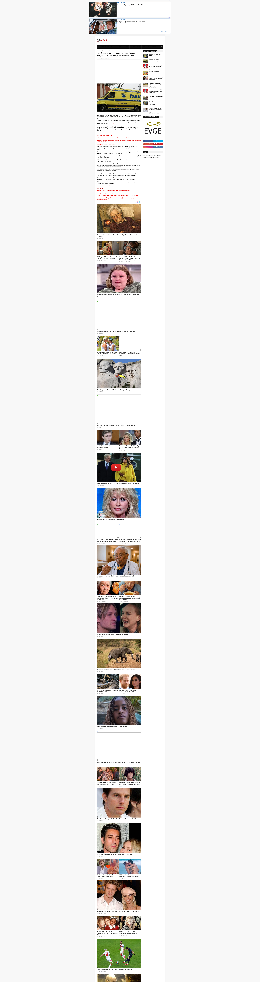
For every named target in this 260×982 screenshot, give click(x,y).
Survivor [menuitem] (154, 46)
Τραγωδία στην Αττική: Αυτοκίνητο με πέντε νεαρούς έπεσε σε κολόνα (155, 103)
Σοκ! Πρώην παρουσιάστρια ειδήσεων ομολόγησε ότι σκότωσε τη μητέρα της (156, 85)
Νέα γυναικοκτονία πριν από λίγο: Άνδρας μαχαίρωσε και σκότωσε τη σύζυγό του (156, 91)
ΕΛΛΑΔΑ (145, 155)
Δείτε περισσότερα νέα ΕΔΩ (104, 185)
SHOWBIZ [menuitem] (133, 46)
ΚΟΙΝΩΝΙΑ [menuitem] (119, 46)
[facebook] (162, 35)
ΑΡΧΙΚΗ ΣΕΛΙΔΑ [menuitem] (105, 46)
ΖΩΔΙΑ (150, 155)
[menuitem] (98, 47)
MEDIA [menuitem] (126, 46)
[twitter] (158, 141)
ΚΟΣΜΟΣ (159, 155)
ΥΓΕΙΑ (157, 157)
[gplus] (148, 144)
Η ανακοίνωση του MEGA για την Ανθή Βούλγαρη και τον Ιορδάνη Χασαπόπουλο (156, 78)
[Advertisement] (119, 70)
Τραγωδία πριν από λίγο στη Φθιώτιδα (155, 55)
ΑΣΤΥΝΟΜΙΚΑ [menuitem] (146, 46)
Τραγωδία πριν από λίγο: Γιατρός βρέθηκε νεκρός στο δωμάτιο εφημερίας (156, 66)
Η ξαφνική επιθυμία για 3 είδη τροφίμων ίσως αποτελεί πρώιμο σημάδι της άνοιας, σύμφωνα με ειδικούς (155, 110)
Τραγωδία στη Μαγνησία (154, 71)
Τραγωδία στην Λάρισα (154, 59)
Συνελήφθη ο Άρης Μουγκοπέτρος (156, 96)
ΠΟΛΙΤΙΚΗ (152, 157)
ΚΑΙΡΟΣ (154, 155)
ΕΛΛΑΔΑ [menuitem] (113, 46)
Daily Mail (111, 123)
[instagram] (148, 147)
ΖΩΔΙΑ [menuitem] (138, 46)
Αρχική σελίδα (99, 50)
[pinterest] (158, 144)
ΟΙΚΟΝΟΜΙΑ (146, 157)
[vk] (158, 147)
